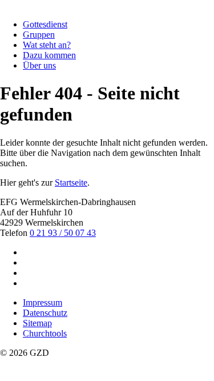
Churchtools (45, 333)
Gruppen (39, 34)
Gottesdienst (45, 24)
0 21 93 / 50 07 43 (63, 233)
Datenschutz (45, 313)
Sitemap (37, 323)
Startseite (71, 182)
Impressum (42, 302)
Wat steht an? (47, 45)
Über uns (39, 65)
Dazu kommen (49, 55)
